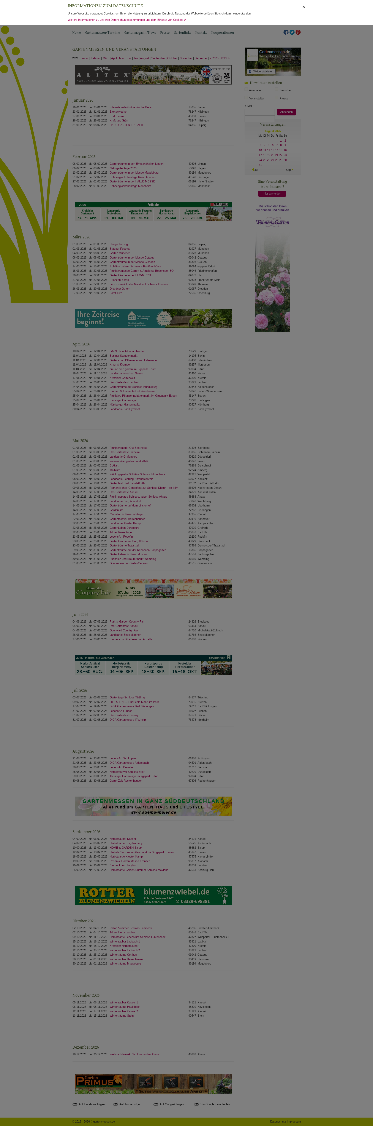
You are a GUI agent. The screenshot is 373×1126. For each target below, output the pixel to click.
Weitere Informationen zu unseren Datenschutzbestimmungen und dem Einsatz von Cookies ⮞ (127, 19)
